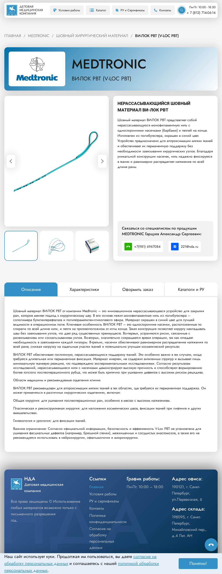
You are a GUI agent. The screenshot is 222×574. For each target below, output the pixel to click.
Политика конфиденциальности (108, 519)
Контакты (165, 10)
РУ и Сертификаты (133, 10)
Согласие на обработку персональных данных (101, 538)
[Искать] (181, 10)
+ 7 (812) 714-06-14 (201, 12)
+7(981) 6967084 (147, 246)
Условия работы (69, 10)
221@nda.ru (189, 246)
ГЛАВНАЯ (12, 36)
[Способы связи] (211, 544)
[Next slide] (102, 161)
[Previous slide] (11, 161)
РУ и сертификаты (104, 501)
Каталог (101, 10)
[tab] (31, 289)
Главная (96, 487)
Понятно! (198, 563)
